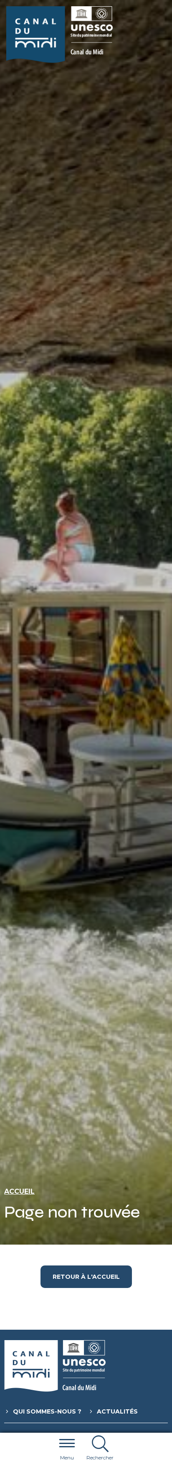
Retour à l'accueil (86, 1276)
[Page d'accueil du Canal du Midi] (59, 34)
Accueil (19, 1191)
